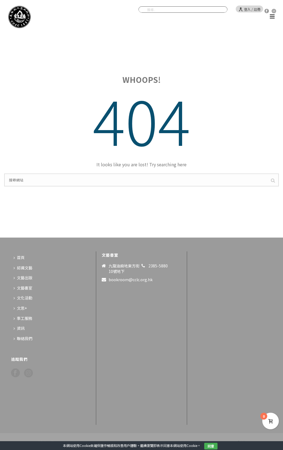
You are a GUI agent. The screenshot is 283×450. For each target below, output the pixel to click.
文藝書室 (24, 288)
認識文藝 (24, 267)
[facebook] (15, 373)
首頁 (21, 257)
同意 (211, 446)
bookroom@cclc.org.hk (131, 279)
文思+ (22, 308)
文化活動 (24, 298)
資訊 (21, 328)
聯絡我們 (24, 338)
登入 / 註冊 (252, 9)
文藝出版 (24, 277)
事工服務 (24, 318)
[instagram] (28, 373)
